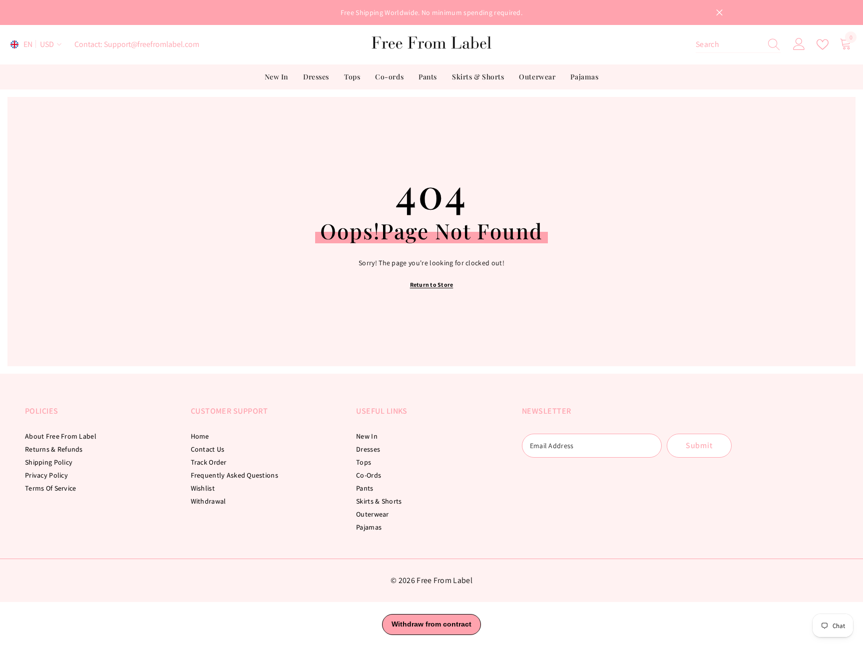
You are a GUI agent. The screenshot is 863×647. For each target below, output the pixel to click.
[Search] (738, 44)
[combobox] (729, 44)
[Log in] (799, 44)
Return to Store (431, 284)
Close (719, 12)
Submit (699, 445)
